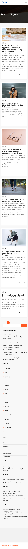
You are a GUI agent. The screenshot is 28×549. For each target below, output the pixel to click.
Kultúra (7, 398)
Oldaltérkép (6, 450)
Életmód (7, 381)
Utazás (7, 423)
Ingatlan (7, 389)
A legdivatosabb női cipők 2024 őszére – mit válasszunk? (13, 253)
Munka (6, 402)
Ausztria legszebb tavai (9, 465)
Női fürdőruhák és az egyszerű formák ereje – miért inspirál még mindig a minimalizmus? (13, 49)
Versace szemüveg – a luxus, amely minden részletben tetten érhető (12, 151)
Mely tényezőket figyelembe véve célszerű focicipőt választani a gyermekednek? (12, 347)
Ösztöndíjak (6, 456)
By (5, 43)
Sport (6, 410)
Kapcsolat (6, 446)
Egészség (7, 377)
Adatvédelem (7, 453)
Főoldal (5, 443)
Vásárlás (7, 432)
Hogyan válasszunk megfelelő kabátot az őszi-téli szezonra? (13, 105)
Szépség (7, 419)
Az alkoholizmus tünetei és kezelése (12, 483)
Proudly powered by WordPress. (9, 545)
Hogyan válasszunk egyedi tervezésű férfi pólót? (13, 296)
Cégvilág (7, 368)
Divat (6, 372)
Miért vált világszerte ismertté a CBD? (13, 481)
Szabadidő (8, 415)
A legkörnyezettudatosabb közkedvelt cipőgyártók (13, 200)
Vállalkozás (8, 427)
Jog (6, 393)
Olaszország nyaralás (9, 467)
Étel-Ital (7, 385)
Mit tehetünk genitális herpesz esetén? (14, 342)
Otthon (7, 406)
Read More (22, 75)
